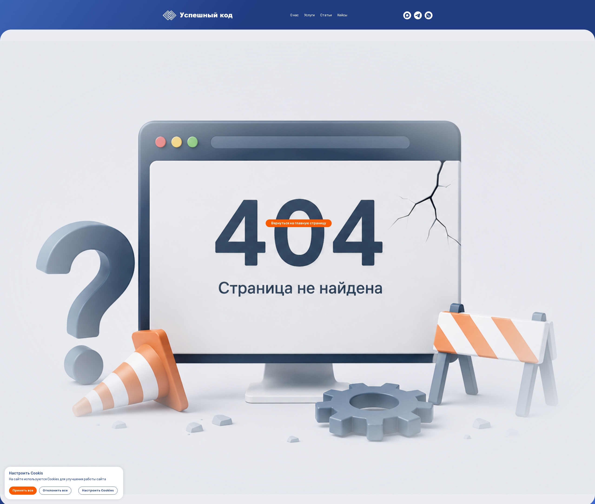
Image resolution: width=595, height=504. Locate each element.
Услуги (309, 15)
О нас (294, 15)
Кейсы (342, 15)
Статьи (326, 15)
